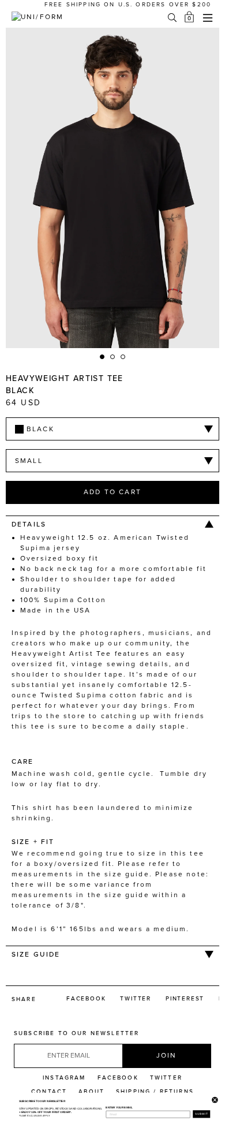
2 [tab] (113, 357)
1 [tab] (103, 357)
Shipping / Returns (155, 1091)
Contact (49, 1091)
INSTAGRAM (64, 1077)
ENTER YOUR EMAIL (119, 1107)
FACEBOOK (117, 1077)
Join (166, 1055)
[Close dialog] (214, 1098)
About (91, 1091)
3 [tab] (123, 357)
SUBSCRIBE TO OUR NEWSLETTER (76, 1033)
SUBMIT (201, 1113)
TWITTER (166, 1077)
